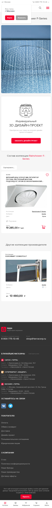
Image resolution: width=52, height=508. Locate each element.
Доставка (5, 431)
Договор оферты (8, 476)
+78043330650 (16, 379)
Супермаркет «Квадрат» (16, 372)
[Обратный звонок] (48, 2)
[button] (47, 504)
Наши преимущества (10, 472)
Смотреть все (34, 354)
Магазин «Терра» (12, 384)
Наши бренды (7, 468)
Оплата (4, 423)
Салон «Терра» (11, 360)
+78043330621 (16, 393)
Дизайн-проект (8, 435)
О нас (3, 460)
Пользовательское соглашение (15, 439)
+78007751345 (28, 367)
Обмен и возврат (8, 427)
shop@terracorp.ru (36, 338)
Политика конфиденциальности (15, 464)
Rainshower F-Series (39, 211)
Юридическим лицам (10, 443)
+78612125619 (15, 367)
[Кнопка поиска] (40, 8)
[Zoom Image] (26, 59)
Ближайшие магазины (13, 354)
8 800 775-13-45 (10, 338)
